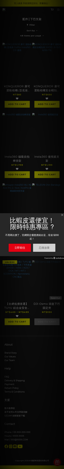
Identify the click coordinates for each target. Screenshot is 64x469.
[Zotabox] (62, 253)
